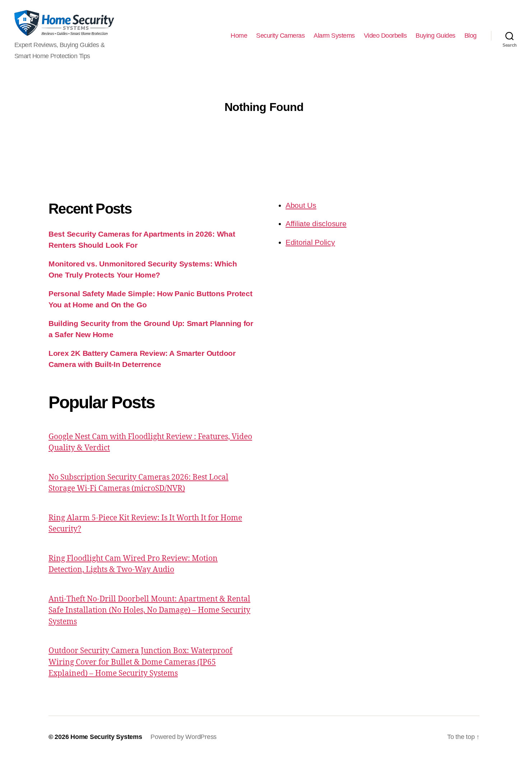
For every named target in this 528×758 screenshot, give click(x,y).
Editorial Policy (310, 242)
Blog (470, 35)
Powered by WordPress (183, 736)
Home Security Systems (106, 736)
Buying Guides (435, 35)
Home (239, 35)
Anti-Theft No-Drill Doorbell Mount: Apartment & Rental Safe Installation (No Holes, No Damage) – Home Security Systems (149, 610)
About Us (301, 205)
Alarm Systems (334, 35)
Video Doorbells (385, 35)
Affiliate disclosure (316, 223)
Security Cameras (280, 35)
